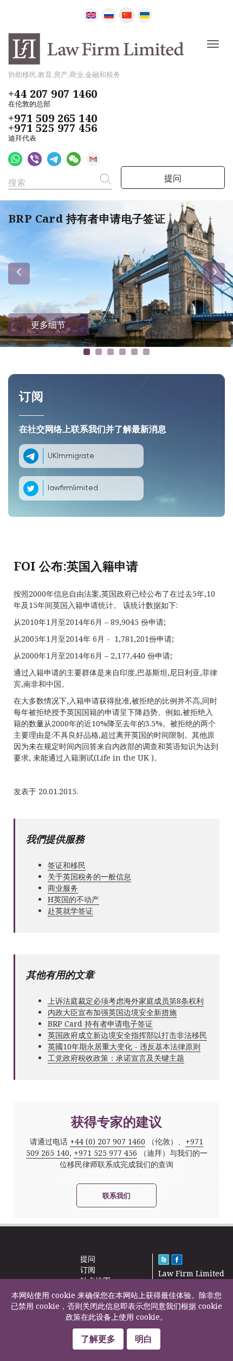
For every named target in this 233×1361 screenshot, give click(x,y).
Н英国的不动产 (73, 899)
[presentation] (19, 273)
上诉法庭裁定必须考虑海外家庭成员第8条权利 (126, 1001)
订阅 (87, 1269)
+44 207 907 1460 (52, 94)
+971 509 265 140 (52, 118)
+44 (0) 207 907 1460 (107, 1141)
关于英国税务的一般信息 (89, 876)
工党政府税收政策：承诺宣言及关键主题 (116, 1058)
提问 (173, 178)
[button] (86, 352)
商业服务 (63, 888)
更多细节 (48, 325)
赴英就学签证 (70, 911)
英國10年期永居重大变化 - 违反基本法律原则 (124, 1046)
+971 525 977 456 (52, 128)
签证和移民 (67, 865)
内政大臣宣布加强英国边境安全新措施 (112, 1012)
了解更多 (98, 1339)
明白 (143, 1339)
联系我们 (116, 1195)
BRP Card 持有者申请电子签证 (100, 1023)
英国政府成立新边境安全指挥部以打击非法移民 (127, 1035)
